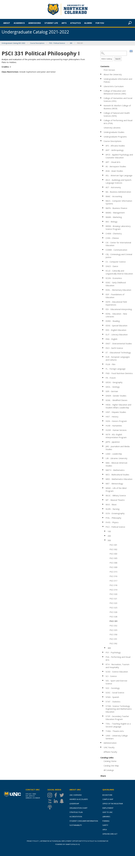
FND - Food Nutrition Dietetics (119, 373)
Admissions (34, 23)
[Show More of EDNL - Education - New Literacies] (103, 313)
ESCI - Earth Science (114, 348)
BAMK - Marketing (114, 217)
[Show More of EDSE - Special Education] (103, 325)
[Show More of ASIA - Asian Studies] (103, 170)
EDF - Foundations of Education (115, 296)
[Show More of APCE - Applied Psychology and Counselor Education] (103, 154)
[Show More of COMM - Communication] (103, 249)
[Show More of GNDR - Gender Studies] (103, 395)
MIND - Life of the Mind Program (116, 489)
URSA (104, 829)
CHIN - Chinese (112, 238)
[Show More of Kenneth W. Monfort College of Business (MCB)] (101, 105)
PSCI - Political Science (57, 43)
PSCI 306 (113, 562)
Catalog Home (110, 761)
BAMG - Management (115, 212)
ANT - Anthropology (115, 150)
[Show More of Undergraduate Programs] (101, 136)
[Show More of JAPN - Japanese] (103, 441)
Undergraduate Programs (115, 136)
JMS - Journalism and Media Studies (118, 448)
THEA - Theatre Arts (115, 731)
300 (71, 43)
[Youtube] (50, 801)
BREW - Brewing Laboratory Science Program (118, 227)
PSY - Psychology (113, 652)
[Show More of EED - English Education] (103, 329)
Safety (105, 825)
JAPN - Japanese (113, 442)
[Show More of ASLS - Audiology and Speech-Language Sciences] (103, 179)
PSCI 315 (113, 571)
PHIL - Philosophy (113, 517)
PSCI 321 (113, 598)
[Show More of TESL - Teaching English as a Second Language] (103, 723)
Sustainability (75, 825)
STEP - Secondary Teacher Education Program (117, 717)
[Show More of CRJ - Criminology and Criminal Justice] (103, 254)
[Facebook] (56, 795)
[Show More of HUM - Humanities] (103, 425)
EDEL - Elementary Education (118, 290)
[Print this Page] (131, 51)
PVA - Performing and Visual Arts (118, 658)
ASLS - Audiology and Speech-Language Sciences (119, 181)
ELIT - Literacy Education (117, 334)
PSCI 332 (113, 625)
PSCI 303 (113, 553)
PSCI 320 (113, 594)
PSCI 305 (113, 558)
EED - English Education (116, 330)
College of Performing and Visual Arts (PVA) (118, 122)
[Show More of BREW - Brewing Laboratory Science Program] (103, 225)
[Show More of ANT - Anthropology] (103, 149)
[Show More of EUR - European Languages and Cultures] (103, 356)
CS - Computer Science (116, 261)
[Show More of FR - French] (103, 377)
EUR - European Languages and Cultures (118, 358)
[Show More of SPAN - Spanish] (103, 696)
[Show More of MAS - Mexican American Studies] (103, 462)
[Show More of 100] (105, 531)
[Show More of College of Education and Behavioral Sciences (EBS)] (101, 90)
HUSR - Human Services (116, 430)
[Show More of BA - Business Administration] (103, 191)
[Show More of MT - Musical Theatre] (103, 499)
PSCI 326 (113, 612)
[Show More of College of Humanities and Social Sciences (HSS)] (101, 97)
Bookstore (107, 795)
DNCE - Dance (112, 266)
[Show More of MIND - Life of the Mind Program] (103, 487)
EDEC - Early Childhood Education (116, 284)
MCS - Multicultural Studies (117, 474)
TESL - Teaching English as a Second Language (118, 725)
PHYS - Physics (112, 522)
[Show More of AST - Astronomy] (103, 187)
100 (109, 531)
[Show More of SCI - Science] (103, 676)
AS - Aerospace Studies (116, 166)
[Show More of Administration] (101, 742)
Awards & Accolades (78, 799)
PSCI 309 (113, 567)
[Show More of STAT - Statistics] (103, 701)
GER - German (112, 391)
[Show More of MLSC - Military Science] (103, 495)
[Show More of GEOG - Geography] (103, 382)
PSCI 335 (113, 630)
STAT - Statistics (113, 701)
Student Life (51, 23)
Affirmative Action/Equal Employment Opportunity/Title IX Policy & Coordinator (74, 841)
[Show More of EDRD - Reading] (103, 320)
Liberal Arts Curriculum (114, 86)
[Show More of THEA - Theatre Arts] (103, 730)
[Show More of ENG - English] (103, 338)
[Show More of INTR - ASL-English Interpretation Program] (103, 434)
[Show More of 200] (105, 535)
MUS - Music (111, 504)
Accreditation (75, 816)
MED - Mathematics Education (119, 479)
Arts (64, 23)
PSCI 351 (113, 639)
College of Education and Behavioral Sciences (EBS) (115, 92)
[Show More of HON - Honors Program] (103, 420)
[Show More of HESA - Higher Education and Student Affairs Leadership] (103, 404)
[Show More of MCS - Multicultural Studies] (103, 474)
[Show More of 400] (105, 647)
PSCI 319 (113, 589)
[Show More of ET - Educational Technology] (103, 352)
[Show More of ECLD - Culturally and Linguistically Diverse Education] (103, 270)
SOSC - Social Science (115, 692)
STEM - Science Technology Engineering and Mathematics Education (119, 709)
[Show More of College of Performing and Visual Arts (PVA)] (101, 120)
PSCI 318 (113, 585)
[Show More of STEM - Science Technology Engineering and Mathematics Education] (103, 705)
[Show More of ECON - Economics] (103, 277)
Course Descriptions (37, 43)
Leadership (74, 803)
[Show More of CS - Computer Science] (103, 261)
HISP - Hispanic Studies (116, 412)
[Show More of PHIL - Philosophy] (103, 517)
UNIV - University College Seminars (117, 737)
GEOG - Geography (114, 382)
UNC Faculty (109, 747)
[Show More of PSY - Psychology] (103, 652)
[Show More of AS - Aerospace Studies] (103, 166)
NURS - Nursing (112, 509)
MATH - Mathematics (115, 470)
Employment (107, 808)
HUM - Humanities (114, 425)
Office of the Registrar (112, 803)
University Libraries (112, 127)
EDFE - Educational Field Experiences (116, 303)
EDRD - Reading (113, 321)
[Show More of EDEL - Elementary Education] (103, 289)
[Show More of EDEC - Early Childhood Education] (103, 282)
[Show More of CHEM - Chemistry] (103, 233)
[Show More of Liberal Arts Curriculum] (101, 86)
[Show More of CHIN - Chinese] (103, 237)
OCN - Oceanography (115, 513)
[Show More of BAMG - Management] (103, 212)
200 (109, 535)
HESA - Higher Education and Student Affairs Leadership (118, 406)
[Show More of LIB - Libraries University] (103, 458)
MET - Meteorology (114, 483)
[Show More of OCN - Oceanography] (103, 513)
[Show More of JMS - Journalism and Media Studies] (103, 446)
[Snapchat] (62, 801)
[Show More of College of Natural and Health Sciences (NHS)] (101, 112)
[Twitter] (62, 795)
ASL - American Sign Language (119, 175)
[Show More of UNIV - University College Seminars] (103, 735)
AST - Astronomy (113, 187)
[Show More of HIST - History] (103, 416)
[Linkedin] (56, 801)
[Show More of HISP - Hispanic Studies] (103, 411)
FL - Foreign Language (116, 368)
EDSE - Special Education (116, 325)
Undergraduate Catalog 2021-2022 (13, 43)
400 (109, 648)
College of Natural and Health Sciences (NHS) (117, 114)
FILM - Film (110, 364)
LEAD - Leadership (114, 453)
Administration (110, 743)
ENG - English (111, 339)
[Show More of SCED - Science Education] (103, 671)
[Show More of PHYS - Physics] (103, 522)
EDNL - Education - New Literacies (116, 315)
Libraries (106, 816)
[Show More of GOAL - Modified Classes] (103, 400)
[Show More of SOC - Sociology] (103, 687)
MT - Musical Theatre (115, 500)
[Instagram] (50, 795)
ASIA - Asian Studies (114, 171)
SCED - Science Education (117, 671)
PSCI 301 (113, 544)
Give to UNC (107, 812)
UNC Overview (75, 795)
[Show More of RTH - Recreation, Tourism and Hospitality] (103, 664)
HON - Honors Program (116, 421)
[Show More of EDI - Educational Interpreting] (103, 309)
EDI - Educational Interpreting (119, 309)
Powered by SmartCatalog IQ (67, 844)
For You (100, 23)
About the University (113, 74)
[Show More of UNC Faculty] (101, 747)
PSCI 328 (113, 616)
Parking (105, 821)
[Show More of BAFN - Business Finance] (103, 207)
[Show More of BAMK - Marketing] (103, 216)
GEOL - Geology (113, 386)
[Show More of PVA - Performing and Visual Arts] (103, 656)
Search (117, 59)
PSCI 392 (113, 643)
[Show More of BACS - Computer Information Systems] (103, 200)
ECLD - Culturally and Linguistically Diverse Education (119, 272)
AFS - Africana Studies (115, 145)
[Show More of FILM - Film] (103, 364)
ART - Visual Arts (113, 162)
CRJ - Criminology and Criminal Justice (119, 256)
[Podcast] (50, 807)
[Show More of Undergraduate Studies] (101, 131)
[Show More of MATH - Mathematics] (103, 469)
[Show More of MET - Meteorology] (103, 483)
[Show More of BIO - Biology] (103, 221)
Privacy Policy (33, 841)
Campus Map (107, 799)
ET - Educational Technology (118, 352)
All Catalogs (109, 770)
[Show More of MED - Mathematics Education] (103, 478)
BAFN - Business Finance (116, 208)
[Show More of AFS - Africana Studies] (103, 145)
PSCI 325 (113, 607)
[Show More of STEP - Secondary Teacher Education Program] (103, 716)
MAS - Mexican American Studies (116, 464)
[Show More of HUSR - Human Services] (103, 429)
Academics (19, 23)
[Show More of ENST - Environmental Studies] (103, 343)
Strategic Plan (76, 812)
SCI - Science (111, 676)
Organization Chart (78, 808)
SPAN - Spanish (112, 697)
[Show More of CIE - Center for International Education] (103, 242)
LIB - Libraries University (116, 458)
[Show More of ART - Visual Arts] (103, 161)
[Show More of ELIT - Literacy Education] (103, 334)
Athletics (75, 23)
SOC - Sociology (113, 688)
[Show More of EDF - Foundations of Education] (103, 294)
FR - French (111, 377)
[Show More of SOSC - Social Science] (103, 692)
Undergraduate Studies (114, 132)
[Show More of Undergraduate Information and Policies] (101, 78)
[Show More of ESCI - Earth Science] (103, 347)
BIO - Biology (111, 221)
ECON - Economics (114, 278)
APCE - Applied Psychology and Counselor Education (119, 156)
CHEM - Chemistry (114, 233)
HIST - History (112, 416)
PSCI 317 (113, 580)
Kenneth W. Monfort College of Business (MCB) (117, 107)
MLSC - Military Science (116, 495)
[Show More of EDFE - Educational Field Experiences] (103, 301)
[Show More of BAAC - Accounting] (103, 196)
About (6, 23)
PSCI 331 (113, 621)
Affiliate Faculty (110, 752)
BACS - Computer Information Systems (119, 202)
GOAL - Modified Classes (116, 400)
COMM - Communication (116, 249)
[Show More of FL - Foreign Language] (103, 368)
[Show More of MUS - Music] (103, 504)
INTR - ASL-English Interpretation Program (116, 436)
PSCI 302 (113, 549)
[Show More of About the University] (101, 74)
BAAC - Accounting (114, 196)
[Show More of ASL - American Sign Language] (103, 175)
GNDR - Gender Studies (116, 395)
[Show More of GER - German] (103, 391)
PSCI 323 (113, 603)
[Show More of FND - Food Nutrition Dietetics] (103, 373)
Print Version (109, 70)
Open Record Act (109, 834)
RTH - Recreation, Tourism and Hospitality (117, 666)
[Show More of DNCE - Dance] (103, 266)
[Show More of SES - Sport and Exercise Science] (103, 680)
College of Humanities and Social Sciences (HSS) (118, 99)
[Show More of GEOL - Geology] (103, 386)
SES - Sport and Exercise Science (116, 682)
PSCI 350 (113, 634)
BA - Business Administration (118, 191)
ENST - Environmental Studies (119, 343)
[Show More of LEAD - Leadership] (103, 453)
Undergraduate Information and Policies (118, 80)
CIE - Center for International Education (118, 244)
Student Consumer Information (83, 821)
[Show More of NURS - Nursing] (103, 508)
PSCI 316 (113, 576)
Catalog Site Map (111, 765)
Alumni (88, 23)
